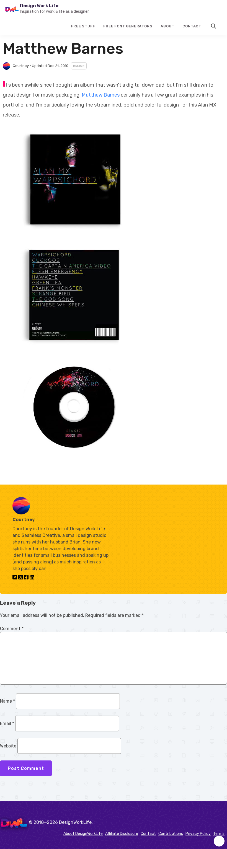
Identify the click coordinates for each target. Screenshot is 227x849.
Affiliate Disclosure (121, 833)
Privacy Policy (198, 833)
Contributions (170, 833)
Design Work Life (39, 5)
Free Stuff (83, 26)
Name (7, 701)
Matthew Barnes (101, 95)
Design (78, 66)
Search (214, 26)
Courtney (21, 66)
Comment (12, 628)
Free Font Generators (127, 26)
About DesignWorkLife (83, 833)
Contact (191, 26)
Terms (219, 833)
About (167, 26)
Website (8, 746)
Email (7, 723)
